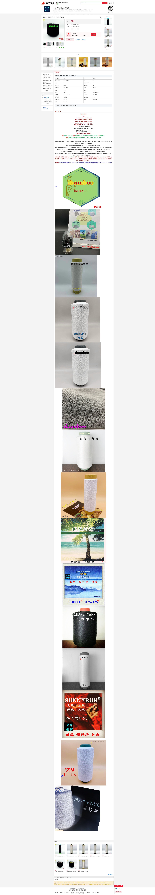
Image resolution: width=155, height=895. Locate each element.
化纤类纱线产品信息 (73, 888)
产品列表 (66, 14)
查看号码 (93, 34)
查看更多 (47, 90)
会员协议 (82, 892)
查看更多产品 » (110, 874)
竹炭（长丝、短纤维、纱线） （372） (49, 77)
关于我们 (56, 892)
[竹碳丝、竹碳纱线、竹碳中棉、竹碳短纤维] (108, 21)
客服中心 (67, 892)
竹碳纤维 (56, 879)
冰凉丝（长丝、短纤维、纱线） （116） (49, 86)
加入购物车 (78, 39)
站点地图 (72, 892)
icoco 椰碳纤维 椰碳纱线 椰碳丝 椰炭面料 (73, 68)
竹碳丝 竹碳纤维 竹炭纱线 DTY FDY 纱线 (96, 68)
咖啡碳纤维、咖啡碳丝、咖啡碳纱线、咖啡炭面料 (86, 68)
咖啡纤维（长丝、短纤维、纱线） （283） (50, 75)
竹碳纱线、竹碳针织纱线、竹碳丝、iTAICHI (79, 889)
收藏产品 (45, 47)
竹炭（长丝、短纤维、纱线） (73, 14)
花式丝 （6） (45, 82)
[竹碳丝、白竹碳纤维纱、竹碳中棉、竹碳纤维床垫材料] (108, 42)
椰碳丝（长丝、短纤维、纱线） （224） (49, 83)
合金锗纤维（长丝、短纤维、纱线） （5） (50, 80)
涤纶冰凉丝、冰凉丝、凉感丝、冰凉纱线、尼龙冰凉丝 (51, 68)
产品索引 (44, 107)
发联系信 (70, 39)
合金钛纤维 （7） (46, 74)
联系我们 (61, 892)
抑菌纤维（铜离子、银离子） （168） (49, 88)
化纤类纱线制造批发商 (81, 888)
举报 (50, 47)
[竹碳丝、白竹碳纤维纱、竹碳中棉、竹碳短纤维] (108, 32)
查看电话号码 (46, 97)
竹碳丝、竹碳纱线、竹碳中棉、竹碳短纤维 (111, 26)
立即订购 (83, 39)
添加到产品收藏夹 (45, 108)
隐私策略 (77, 892)
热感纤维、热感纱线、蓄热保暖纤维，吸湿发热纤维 (110, 68)
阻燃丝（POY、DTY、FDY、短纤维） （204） (50, 85)
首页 (63, 14)
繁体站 (93, 892)
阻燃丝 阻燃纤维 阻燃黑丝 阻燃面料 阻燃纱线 (61, 68)
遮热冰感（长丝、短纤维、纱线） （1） (49, 79)
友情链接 (97, 892)
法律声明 (88, 892)
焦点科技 (79, 893)
